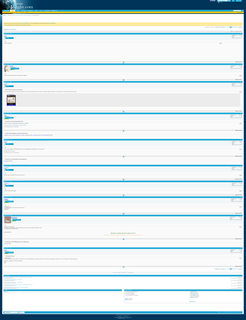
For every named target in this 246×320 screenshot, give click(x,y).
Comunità (17, 12)
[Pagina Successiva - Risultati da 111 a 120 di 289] (238, 27)
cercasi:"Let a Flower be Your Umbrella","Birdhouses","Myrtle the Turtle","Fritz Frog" (18, 284)
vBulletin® (122, 316)
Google (6, 291)
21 (235, 27)
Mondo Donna (6, 10)
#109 (241, 215)
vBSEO (126, 318)
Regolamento (30, 10)
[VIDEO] (194, 295)
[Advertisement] (27, 19)
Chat (41, 10)
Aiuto (233, 0)
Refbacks (126, 299)
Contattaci (219, 312)
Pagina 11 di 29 (218, 27)
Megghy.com (54, 10)
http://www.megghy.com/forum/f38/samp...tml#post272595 (15, 125)
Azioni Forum (22, 12)
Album (18, 10)
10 (229, 27)
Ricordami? (220, 2)
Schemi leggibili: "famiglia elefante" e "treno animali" (13, 279)
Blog (36, 10)
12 (232, 27)
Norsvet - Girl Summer (117, 272)
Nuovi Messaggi (6, 12)
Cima (241, 312)
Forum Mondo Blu (224, 312)
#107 (241, 181)
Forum (12, 10)
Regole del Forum (192, 301)
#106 (241, 165)
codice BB (192, 291)
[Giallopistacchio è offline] (8, 220)
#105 (241, 139)
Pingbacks (126, 298)
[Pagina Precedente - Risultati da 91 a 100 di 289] (226, 27)
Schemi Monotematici (19, 15)
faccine (192, 292)
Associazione (47, 10)
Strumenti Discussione (238, 31)
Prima (224, 27)
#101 (241, 33)
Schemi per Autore (28, 15)
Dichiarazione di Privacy (235, 312)
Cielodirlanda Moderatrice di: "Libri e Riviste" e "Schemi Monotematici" (16, 287)
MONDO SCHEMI (11, 15)
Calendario (13, 12)
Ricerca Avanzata (239, 12)
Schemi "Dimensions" (12, 29)
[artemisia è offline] (7, 68)
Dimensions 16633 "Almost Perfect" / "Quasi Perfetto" (13, 282)
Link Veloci (27, 12)
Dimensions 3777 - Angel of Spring (127, 272)
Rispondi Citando (239, 79)
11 (230, 27)
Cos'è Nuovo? (23, 10)
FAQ (10, 12)
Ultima (240, 27)
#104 (241, 113)
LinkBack (231, 31)
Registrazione (238, 0)
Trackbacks (191, 297)
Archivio (229, 312)
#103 (241, 81)
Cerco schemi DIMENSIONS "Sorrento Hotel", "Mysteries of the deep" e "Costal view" (18, 277)
